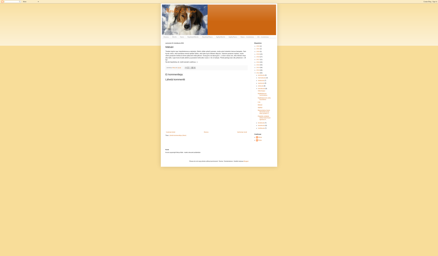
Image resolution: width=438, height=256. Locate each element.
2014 (258, 67)
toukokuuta (261, 125)
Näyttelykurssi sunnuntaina (262, 94)
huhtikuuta (261, 128)
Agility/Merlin (220, 37)
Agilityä (260, 107)
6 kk (259, 102)
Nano (182, 37)
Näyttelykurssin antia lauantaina (264, 98)
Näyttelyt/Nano (207, 37)
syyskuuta (261, 83)
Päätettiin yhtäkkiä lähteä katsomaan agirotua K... (264, 117)
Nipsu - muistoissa (247, 37)
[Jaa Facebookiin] (192, 68)
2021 (258, 49)
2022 (258, 46)
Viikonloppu (261, 91)
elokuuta (261, 86)
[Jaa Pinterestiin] (194, 68)
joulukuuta (261, 75)
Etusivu (166, 37)
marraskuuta (262, 78)
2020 (258, 51)
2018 (258, 57)
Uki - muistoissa (263, 37)
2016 (258, 62)
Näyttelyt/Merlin (193, 37)
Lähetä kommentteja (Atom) (177, 135)
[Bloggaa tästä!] (188, 68)
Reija (260, 140)
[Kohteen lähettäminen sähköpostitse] (186, 68)
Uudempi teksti (170, 132)
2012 (258, 73)
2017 (258, 59)
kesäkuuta (261, 123)
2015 (258, 65)
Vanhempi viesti (242, 132)
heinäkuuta (261, 88)
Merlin (174, 37)
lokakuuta (261, 80)
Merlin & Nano (180, 10)
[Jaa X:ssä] (190, 68)
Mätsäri (260, 105)
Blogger (246, 161)
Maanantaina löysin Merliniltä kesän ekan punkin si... (264, 111)
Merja (260, 137)
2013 (258, 70)
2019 (258, 54)
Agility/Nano (233, 37)
